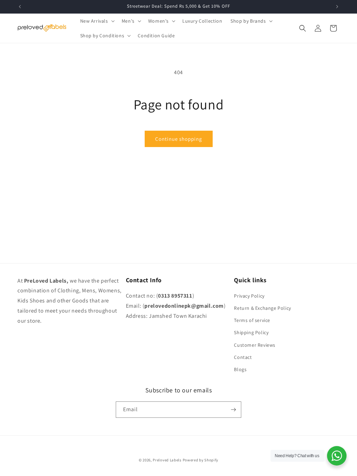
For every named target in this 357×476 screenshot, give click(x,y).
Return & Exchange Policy (262, 308)
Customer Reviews (254, 345)
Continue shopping (178, 139)
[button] (96, 21)
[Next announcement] (337, 6)
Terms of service (252, 320)
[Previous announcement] (20, 6)
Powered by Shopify (201, 460)
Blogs (240, 369)
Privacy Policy (249, 296)
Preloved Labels (167, 460)
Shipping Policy (251, 332)
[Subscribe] (233, 409)
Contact (243, 357)
